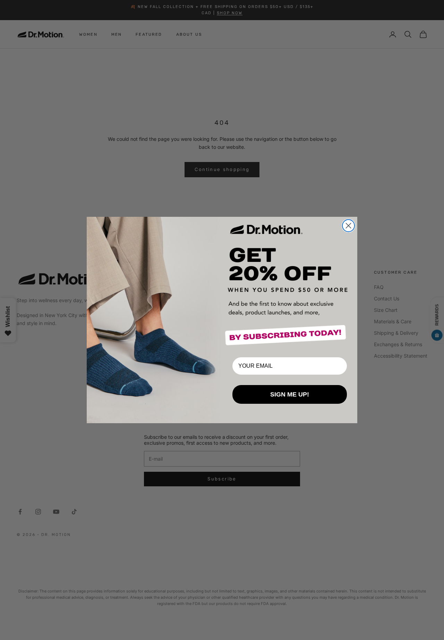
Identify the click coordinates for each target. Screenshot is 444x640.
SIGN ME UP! (289, 394)
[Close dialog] (348, 226)
